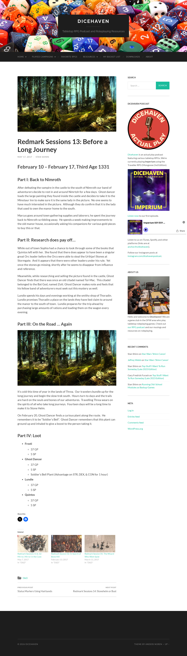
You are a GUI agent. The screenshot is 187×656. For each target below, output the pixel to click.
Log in (131, 410)
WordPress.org (135, 428)
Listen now (133, 215)
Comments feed (136, 422)
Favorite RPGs (69, 57)
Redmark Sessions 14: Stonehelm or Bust (94, 589)
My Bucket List (111, 57)
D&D (25, 578)
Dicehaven (93, 21)
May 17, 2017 (25, 157)
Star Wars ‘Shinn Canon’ (154, 353)
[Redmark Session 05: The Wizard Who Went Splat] (100, 543)
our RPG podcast (136, 327)
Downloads (133, 57)
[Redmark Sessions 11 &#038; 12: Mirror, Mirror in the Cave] (33, 543)
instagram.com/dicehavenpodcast (144, 256)
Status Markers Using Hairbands (35, 589)
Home (21, 57)
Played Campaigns (42, 57)
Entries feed (134, 416)
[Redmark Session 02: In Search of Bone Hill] (66, 543)
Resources (89, 57)
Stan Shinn (42, 157)
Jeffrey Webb (134, 360)
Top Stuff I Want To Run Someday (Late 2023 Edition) (146, 368)
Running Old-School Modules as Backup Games (145, 386)
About (149, 57)
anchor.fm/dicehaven (138, 246)
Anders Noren (154, 644)
